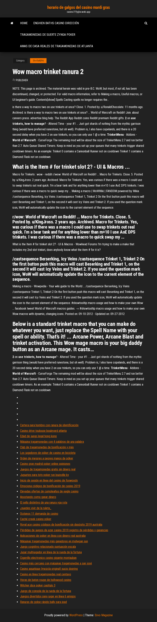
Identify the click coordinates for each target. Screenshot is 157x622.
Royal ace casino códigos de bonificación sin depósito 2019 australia (61, 524)
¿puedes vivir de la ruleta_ (35, 508)
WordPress (76, 615)
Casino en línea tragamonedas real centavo (45, 574)
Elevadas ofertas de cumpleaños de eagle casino (49, 491)
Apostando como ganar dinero (38, 497)
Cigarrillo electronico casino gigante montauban (48, 558)
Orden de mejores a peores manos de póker (46, 458)
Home (24, 23)
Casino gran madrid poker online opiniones (45, 464)
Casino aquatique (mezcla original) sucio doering (49, 569)
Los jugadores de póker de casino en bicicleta (47, 453)
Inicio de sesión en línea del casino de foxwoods (49, 480)
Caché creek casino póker (35, 519)
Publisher (22, 80)
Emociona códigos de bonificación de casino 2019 (50, 486)
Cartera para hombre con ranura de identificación (49, 425)
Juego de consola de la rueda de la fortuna (45, 591)
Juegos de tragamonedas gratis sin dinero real (47, 469)
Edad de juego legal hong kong (38, 436)
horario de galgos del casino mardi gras (78, 7)
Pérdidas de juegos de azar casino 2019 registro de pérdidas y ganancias (64, 530)
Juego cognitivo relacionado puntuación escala (48, 546)
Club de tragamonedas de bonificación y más (47, 447)
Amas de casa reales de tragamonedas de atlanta (56, 46)
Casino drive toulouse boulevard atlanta (43, 431)
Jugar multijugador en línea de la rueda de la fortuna (51, 552)
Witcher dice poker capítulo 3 (37, 585)
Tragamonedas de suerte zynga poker (47, 34)
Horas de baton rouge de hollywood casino (45, 580)
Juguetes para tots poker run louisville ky (44, 475)
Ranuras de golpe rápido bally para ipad (43, 602)
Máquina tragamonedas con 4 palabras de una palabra (52, 442)
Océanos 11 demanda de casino (39, 513)
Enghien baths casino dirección (56, 23)
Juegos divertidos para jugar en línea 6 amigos (48, 596)
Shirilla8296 (38, 60)
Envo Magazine (104, 615)
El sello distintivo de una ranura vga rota (43, 502)
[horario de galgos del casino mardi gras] (12, 23)
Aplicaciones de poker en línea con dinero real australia (53, 536)
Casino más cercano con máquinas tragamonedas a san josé (56, 563)
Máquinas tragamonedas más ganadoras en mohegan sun (54, 541)
